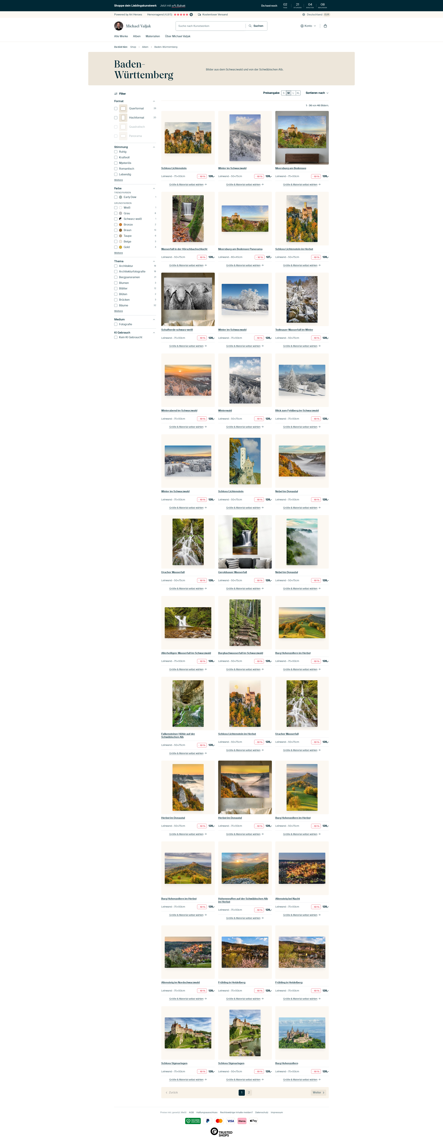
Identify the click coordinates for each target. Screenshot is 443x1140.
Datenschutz (261, 1112)
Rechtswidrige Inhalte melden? (236, 1112)
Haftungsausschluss (207, 1112)
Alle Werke (121, 36)
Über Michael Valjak (177, 36)
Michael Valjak (138, 26)
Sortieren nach (315, 93)
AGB (191, 1112)
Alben (137, 36)
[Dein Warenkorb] (325, 26)
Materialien (153, 36)
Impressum (277, 1112)
